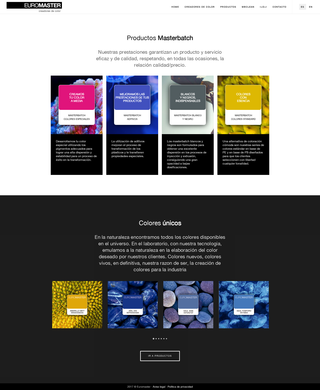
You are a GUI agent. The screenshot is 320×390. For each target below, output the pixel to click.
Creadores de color (200, 7)
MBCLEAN (248, 7)
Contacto (279, 7)
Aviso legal (159, 386)
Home (175, 7)
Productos (228, 7)
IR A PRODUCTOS (160, 356)
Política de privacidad (180, 386)
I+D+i (263, 7)
